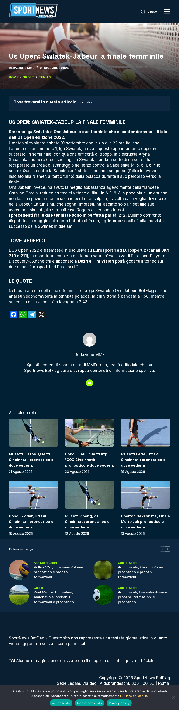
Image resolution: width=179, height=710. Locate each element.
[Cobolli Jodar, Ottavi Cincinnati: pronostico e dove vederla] (33, 495)
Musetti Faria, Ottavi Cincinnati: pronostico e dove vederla (143, 460)
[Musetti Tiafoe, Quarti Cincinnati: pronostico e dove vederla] (33, 433)
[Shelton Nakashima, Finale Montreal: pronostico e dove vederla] (145, 495)
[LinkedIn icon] (89, 382)
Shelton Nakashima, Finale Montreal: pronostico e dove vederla (145, 522)
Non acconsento (89, 703)
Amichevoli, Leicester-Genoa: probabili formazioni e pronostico (143, 597)
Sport (53, 562)
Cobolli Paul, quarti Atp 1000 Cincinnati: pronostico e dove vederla (89, 460)
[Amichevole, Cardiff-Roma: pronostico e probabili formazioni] (103, 570)
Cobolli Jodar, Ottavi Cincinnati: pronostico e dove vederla (31, 522)
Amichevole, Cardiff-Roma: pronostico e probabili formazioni (141, 572)
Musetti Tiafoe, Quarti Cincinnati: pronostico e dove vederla (31, 460)
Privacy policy (119, 703)
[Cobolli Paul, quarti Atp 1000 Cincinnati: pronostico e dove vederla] (89, 433)
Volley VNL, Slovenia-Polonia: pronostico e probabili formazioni (59, 572)
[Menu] (167, 12)
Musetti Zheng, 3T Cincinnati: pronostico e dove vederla (87, 522)
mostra (87, 102)
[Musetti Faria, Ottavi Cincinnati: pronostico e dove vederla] (145, 433)
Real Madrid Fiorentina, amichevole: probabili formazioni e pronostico (54, 597)
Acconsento (61, 703)
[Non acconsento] (173, 697)
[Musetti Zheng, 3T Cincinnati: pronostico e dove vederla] (89, 495)
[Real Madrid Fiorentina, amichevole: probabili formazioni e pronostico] (19, 595)
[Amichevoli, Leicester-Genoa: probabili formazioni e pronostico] (103, 595)
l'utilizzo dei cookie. (134, 696)
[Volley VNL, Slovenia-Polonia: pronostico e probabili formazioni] (19, 570)
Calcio (122, 562)
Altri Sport (41, 562)
